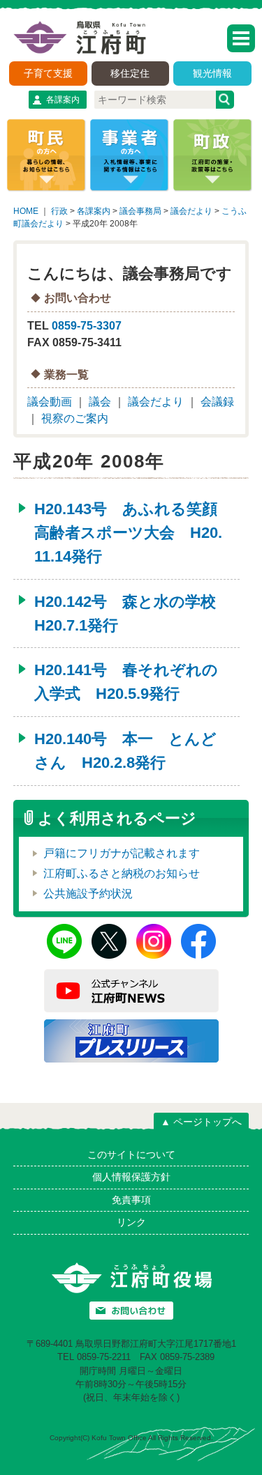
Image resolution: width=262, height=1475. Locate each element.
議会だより (191, 211)
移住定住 (130, 73)
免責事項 (131, 1199)
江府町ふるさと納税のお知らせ (121, 873)
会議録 (217, 402)
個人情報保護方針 (131, 1176)
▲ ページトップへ (201, 1121)
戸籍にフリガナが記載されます (121, 853)
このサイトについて (131, 1154)
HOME (25, 211)
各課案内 (63, 100)
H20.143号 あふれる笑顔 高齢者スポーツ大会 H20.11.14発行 (133, 532)
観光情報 (212, 73)
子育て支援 (48, 73)
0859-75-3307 (87, 326)
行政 (59, 211)
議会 (100, 402)
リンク (131, 1222)
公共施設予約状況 (88, 893)
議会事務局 (140, 211)
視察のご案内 (74, 418)
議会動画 (49, 402)
